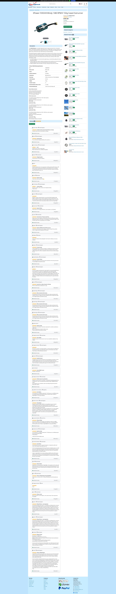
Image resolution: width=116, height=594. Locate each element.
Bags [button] (48, 7)
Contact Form (77, 590)
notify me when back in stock (79, 139)
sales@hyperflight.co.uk (79, 589)
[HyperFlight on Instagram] (75, 592)
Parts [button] (59, 7)
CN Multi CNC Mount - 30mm (74, 68)
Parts (45, 587)
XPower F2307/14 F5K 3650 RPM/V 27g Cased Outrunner (76, 44)
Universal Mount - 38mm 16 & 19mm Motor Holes (77, 143)
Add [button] (73, 46)
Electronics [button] (39, 7)
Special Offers (31, 586)
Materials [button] (52, 7)
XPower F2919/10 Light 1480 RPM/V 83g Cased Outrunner (77, 63)
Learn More (73, 0)
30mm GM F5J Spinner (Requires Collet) (75, 50)
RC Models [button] (30, 7)
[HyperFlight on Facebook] (74, 592)
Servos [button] (34, 7)
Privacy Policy (31, 582)
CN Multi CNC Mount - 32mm (74, 75)
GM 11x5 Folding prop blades (74, 37)
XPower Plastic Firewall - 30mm (74, 87)
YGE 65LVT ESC (71, 149)
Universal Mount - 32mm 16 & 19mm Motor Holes (77, 81)
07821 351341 (77, 586)
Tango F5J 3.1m (71, 106)
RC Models (45, 579)
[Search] (71, 4)
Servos (45, 581)
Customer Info (31, 581)
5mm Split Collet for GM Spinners (74, 131)
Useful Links (31, 583)
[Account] (84, 4)
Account (30, 579)
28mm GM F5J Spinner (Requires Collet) (75, 137)
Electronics (46, 582)
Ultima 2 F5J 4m (71, 112)
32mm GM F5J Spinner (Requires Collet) (75, 118)
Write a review (32, 123)
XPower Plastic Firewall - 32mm (74, 93)
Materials (45, 586)
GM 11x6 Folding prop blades (74, 124)
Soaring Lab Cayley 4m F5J (73, 100)
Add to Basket (68, 26)
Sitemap (30, 585)
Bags (44, 585)
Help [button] (62, 7)
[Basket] (86, 4)
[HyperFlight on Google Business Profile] (77, 592)
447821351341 (77, 588)
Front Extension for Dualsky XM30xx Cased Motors (77, 56)
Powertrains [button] (44, 7)
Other (45, 589)
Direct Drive (37, 10)
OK (69, 0)
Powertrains (32, 10)
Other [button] (56, 7)
